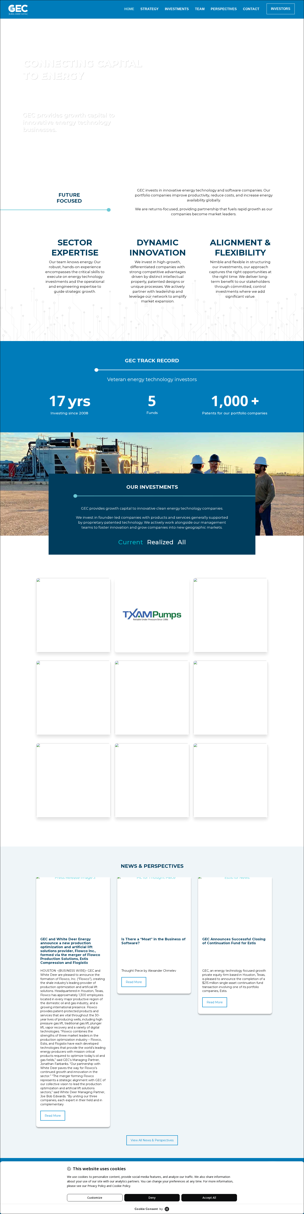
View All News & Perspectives (152, 1140)
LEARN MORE (73, 631)
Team (200, 9)
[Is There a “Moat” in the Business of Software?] (154, 906)
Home (129, 9)
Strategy (149, 9)
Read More (53, 1116)
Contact (251, 9)
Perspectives (224, 9)
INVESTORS (280, 9)
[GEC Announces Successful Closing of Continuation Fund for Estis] (235, 906)
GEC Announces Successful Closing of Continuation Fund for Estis (234, 941)
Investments (177, 9)
